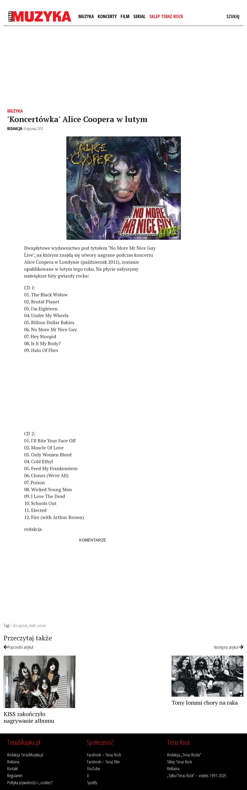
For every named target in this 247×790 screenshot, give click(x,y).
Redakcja (14, 128)
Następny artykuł (226, 647)
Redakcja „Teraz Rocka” (184, 754)
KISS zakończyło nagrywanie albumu (29, 717)
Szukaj (233, 16)
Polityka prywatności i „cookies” (30, 782)
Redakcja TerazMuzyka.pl (25, 754)
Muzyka (86, 16)
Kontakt (12, 768)
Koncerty (107, 16)
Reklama (13, 761)
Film (125, 16)
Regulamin (14, 775)
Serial (139, 16)
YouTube (93, 768)
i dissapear (19, 625)
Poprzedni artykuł (20, 647)
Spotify (92, 782)
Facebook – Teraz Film (103, 761)
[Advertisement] (123, 67)
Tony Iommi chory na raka (205, 702)
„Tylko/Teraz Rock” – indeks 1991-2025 (196, 775)
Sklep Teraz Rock (166, 16)
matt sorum (37, 625)
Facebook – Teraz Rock (104, 754)
